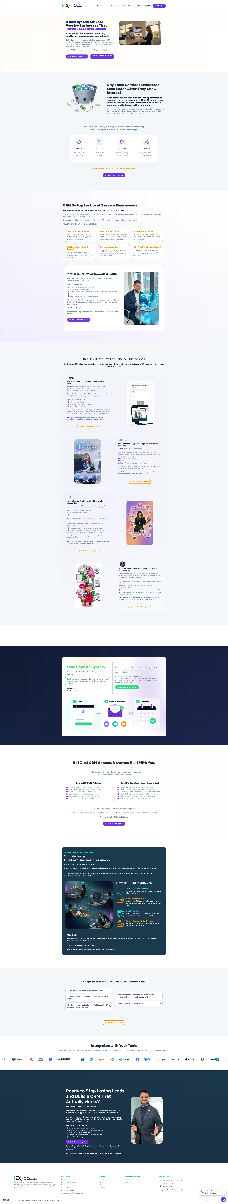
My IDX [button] (147, 6)
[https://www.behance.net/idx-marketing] (182, 1190)
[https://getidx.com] (75, 6)
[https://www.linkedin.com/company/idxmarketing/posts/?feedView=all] (162, 1190)
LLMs (58, 1200)
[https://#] (36, 1178)
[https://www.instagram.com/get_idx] (167, 1190)
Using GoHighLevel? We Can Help (72, 1193)
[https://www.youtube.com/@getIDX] (177, 1190)
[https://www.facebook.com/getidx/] (172, 1190)
